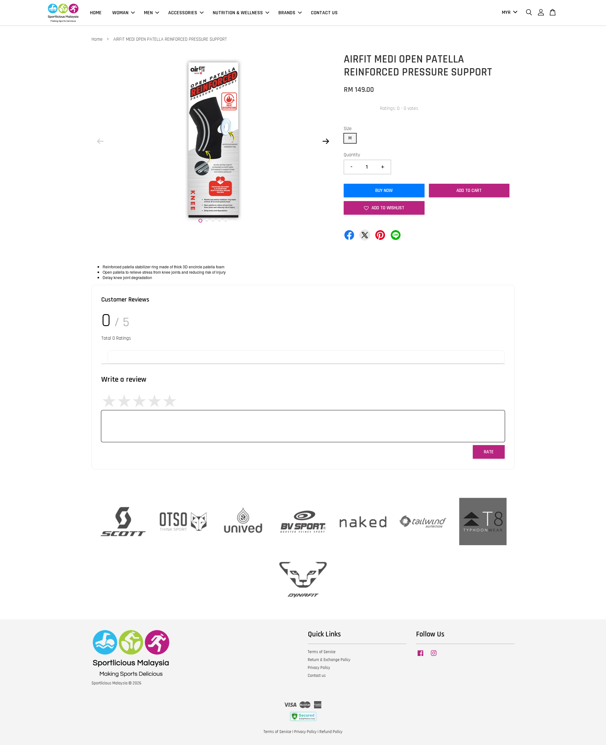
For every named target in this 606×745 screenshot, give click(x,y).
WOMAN (120, 12)
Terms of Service (322, 651)
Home (97, 39)
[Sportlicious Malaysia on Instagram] (433, 656)
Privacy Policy (319, 667)
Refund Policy (330, 731)
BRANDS (286, 12)
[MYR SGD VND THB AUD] (508, 13)
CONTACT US (324, 12)
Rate (489, 452)
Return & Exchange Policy (329, 659)
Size (348, 129)
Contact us (317, 675)
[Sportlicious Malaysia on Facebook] (420, 656)
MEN (148, 12)
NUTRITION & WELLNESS (238, 12)
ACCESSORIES (182, 12)
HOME (96, 12)
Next (326, 141)
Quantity (352, 155)
